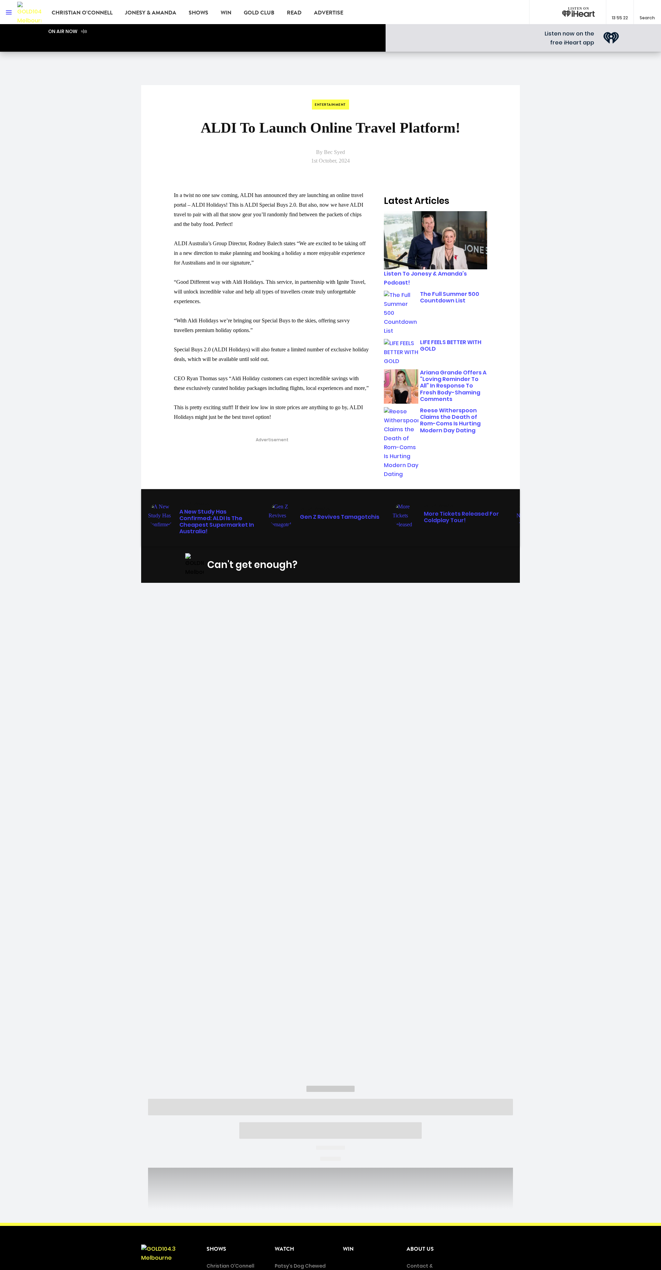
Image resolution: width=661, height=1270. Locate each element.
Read (294, 13)
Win (226, 13)
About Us (420, 1249)
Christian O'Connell (82, 13)
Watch (284, 1249)
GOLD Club (259, 13)
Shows (198, 13)
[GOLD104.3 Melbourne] (29, 12)
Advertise (328, 13)
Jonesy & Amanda (150, 13)
